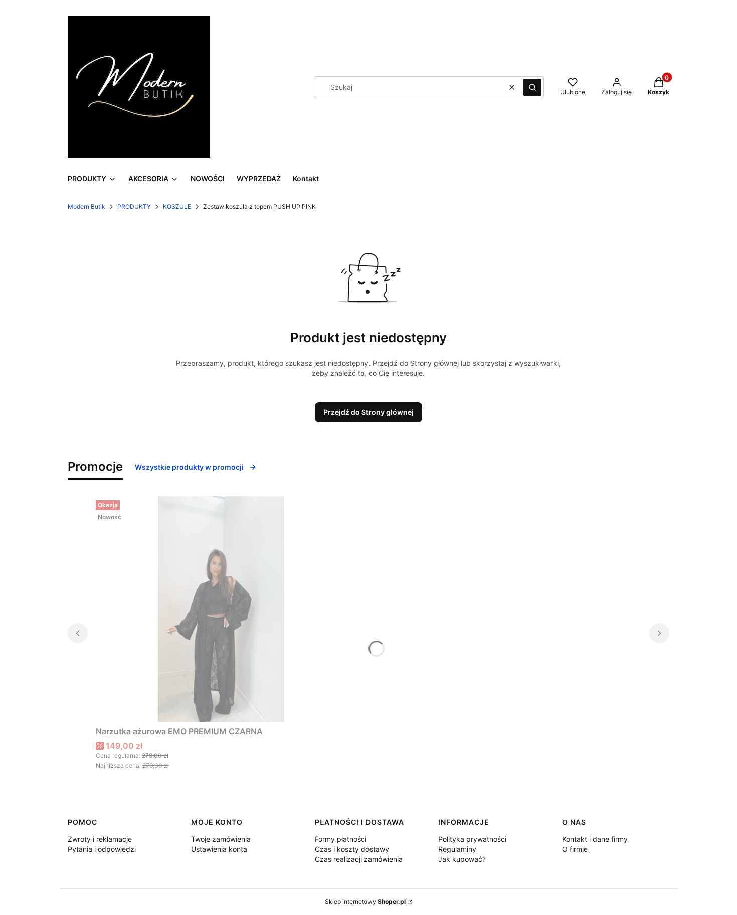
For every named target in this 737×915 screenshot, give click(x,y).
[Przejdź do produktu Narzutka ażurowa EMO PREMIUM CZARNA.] (221, 609)
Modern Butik (86, 206)
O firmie (575, 849)
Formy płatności (340, 839)
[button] (532, 87)
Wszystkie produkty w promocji (189, 467)
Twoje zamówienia (221, 839)
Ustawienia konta (219, 849)
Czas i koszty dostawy (352, 849)
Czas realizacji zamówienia (359, 859)
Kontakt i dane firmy (595, 839)
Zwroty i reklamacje (100, 839)
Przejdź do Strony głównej (368, 412)
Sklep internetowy (365, 901)
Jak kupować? (462, 859)
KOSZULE (177, 206)
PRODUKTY (134, 206)
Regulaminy (457, 849)
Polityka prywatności (472, 839)
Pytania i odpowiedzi (102, 849)
